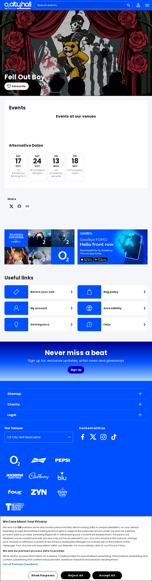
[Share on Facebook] (19, 208)
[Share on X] (11, 208)
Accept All (107, 575)
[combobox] (81, 5)
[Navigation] (147, 5)
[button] (138, 5)
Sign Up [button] (76, 370)
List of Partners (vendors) (20, 564)
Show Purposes (42, 575)
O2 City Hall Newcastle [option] (24, 437)
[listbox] (39, 437)
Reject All (75, 575)
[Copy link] (27, 206)
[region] (76, 548)
